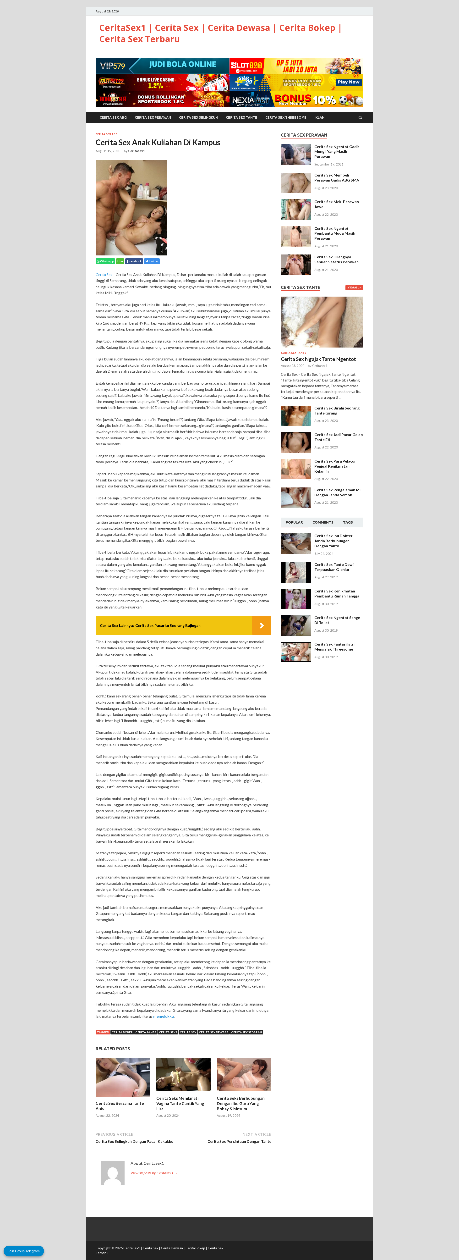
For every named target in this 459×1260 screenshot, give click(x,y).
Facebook (135, 261)
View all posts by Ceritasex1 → (154, 1173)
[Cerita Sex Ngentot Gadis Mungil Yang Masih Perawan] (296, 147)
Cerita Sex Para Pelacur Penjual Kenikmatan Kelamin (335, 466)
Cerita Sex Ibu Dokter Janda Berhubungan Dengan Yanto (333, 540)
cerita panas (145, 1032)
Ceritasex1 (136, 151)
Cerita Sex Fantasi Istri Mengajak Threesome (334, 646)
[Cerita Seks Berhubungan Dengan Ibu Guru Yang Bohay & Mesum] (244, 1092)
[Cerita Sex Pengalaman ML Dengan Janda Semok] (296, 490)
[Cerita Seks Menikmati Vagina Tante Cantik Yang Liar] (183, 1092)
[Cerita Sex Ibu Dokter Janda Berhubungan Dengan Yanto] (296, 536)
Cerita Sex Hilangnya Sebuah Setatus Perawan (336, 259)
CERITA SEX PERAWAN (153, 117)
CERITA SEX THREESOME (285, 117)
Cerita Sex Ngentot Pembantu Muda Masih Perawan (334, 233)
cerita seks (168, 1032)
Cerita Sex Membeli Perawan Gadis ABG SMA (336, 177)
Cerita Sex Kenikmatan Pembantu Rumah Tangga (336, 593)
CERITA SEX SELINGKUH (198, 117)
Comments (322, 522)
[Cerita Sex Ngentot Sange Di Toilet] (296, 618)
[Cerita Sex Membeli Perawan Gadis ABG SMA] (296, 175)
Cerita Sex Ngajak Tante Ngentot (318, 359)
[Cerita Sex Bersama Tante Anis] (123, 1097)
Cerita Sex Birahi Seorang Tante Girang (337, 410)
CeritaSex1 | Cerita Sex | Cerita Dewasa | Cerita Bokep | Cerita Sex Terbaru (220, 33)
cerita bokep (122, 1032)
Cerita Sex (104, 274)
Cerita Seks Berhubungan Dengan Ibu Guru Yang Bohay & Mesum (241, 1103)
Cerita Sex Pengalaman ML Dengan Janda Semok (338, 492)
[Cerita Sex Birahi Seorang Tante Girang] (296, 408)
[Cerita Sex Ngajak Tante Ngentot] (322, 299)
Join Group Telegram (24, 1251)
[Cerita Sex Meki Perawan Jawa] (296, 202)
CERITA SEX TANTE (241, 117)
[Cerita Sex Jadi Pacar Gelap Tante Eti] (296, 435)
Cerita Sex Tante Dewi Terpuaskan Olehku (334, 567)
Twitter (153, 261)
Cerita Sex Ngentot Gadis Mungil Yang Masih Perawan (337, 151)
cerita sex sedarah (246, 1032)
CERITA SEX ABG (113, 117)
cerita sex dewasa (214, 1032)
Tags (348, 522)
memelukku (163, 1016)
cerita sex (188, 1032)
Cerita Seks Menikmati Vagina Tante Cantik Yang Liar (180, 1103)
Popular (294, 522)
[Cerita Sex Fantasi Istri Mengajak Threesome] (296, 644)
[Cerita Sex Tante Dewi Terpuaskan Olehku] (296, 565)
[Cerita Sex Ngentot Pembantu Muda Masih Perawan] (296, 229)
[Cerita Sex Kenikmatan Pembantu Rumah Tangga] (296, 591)
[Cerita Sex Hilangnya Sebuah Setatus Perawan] (296, 257)
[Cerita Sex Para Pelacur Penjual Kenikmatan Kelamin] (296, 461)
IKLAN (319, 117)
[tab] (294, 523)
